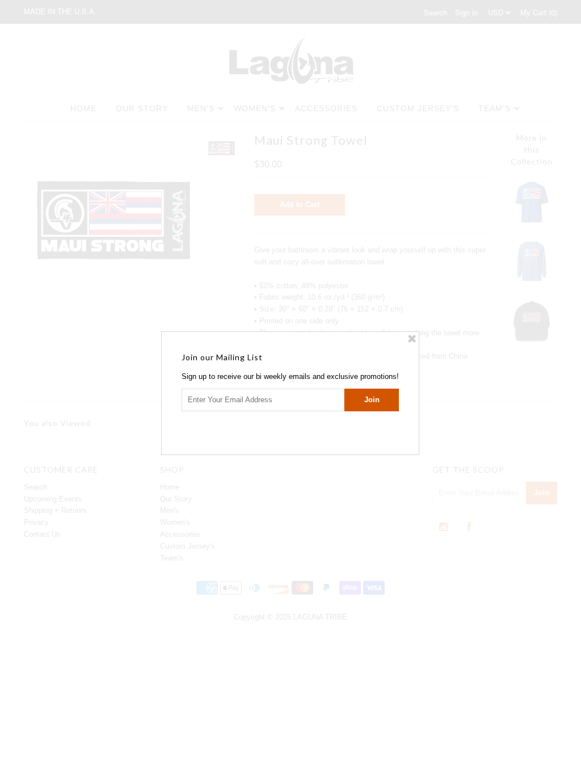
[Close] (412, 338)
